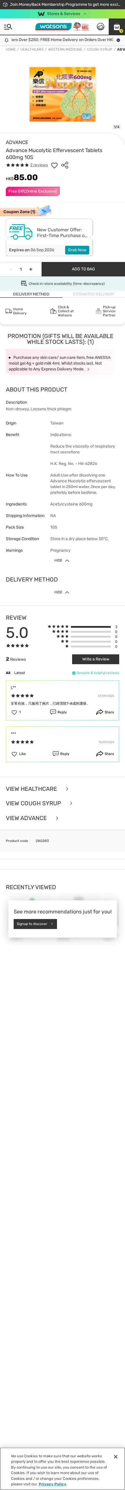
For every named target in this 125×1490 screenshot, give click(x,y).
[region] (62, 1468)
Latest (19, 673)
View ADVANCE (27, 818)
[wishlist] (54, 165)
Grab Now (77, 250)
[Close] (115, 1456)
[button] (117, 27)
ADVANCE (17, 142)
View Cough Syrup (34, 803)
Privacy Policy (52, 1484)
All (8, 673)
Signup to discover (32, 924)
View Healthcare (32, 789)
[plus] (30, 269)
